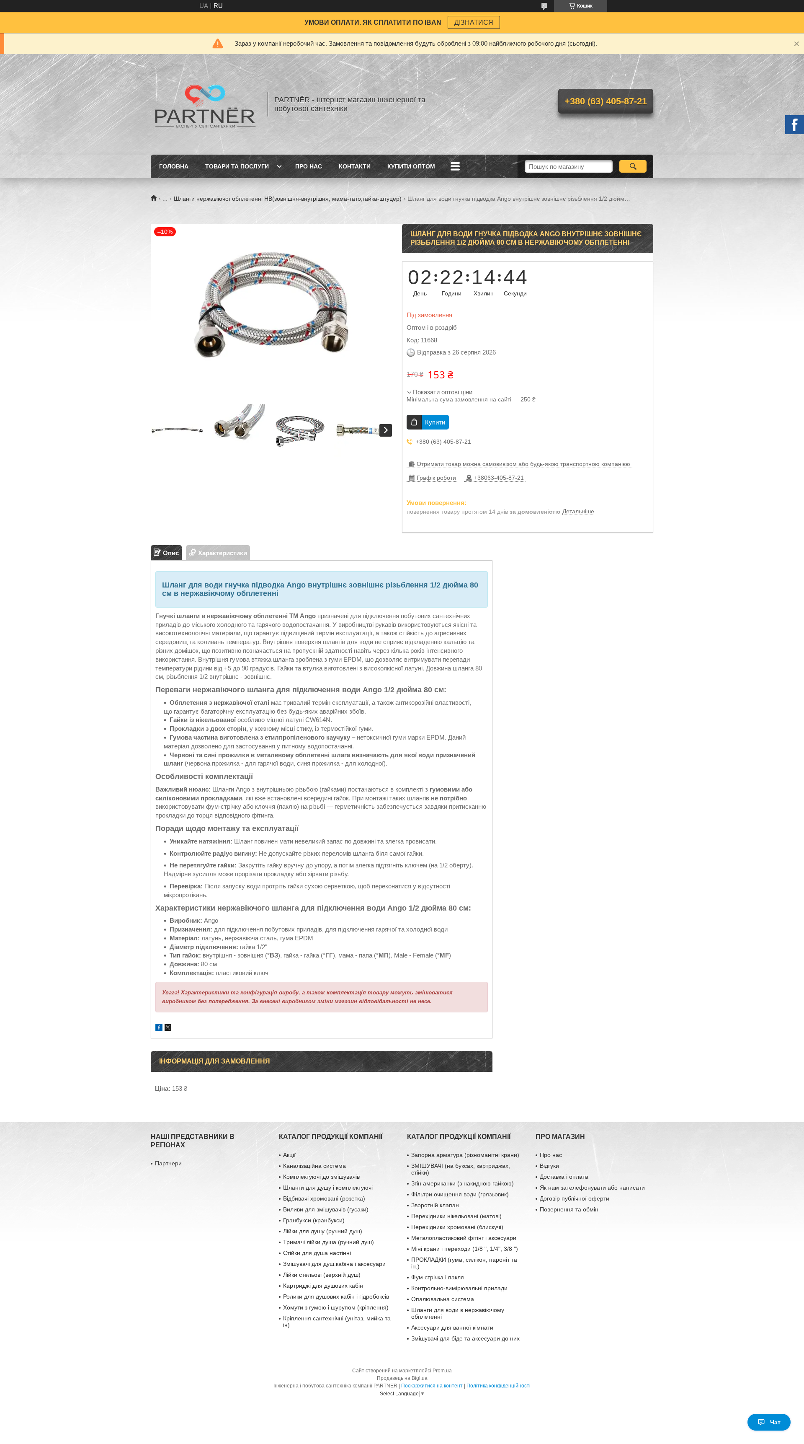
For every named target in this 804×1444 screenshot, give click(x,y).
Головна (173, 166)
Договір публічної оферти (574, 1198)
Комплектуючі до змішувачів (321, 1176)
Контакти (355, 166)
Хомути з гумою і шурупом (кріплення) (336, 1307)
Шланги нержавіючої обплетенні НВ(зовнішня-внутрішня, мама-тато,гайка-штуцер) (288, 198)
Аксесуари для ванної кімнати (452, 1327)
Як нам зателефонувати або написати (592, 1187)
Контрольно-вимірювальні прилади (459, 1288)
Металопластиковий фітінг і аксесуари (463, 1237)
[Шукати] (633, 166)
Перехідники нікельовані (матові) (456, 1216)
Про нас (308, 166)
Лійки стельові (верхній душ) (322, 1274)
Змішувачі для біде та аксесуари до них (465, 1338)
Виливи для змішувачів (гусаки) (325, 1209)
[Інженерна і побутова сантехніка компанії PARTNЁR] (205, 104)
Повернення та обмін (569, 1209)
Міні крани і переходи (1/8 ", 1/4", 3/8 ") (464, 1248)
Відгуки (549, 1165)
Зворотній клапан (435, 1205)
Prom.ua (442, 1371)
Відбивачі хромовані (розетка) (324, 1198)
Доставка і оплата (564, 1176)
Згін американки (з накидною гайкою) (462, 1183)
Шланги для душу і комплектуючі (328, 1187)
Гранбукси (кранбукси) (314, 1220)
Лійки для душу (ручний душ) (322, 1231)
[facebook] (158, 1028)
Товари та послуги (237, 166)
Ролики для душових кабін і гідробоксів (336, 1296)
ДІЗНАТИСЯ (473, 22)
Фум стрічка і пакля (437, 1277)
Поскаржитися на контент (432, 1386)
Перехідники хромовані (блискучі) (457, 1227)
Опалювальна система (442, 1299)
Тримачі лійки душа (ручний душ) (328, 1242)
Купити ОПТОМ (411, 166)
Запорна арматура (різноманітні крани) (465, 1155)
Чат (775, 1422)
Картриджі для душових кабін (323, 1285)
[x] (168, 1028)
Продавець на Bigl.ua (402, 1378)
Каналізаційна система (314, 1165)
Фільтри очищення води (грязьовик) (460, 1194)
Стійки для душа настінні (317, 1253)
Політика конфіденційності (498, 1386)
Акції (289, 1155)
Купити (435, 422)
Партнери (168, 1163)
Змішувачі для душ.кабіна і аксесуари (334, 1263)
